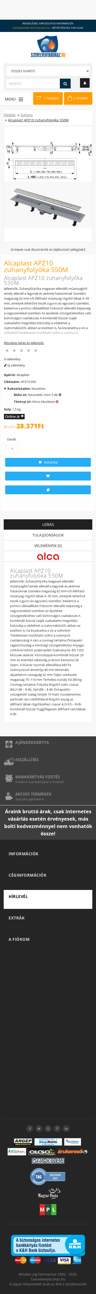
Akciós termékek (33, 794)
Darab (11, 439)
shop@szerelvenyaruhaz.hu (31, 27)
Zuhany (26, 115)
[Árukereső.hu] (72, 1151)
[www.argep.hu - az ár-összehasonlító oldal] (23, 1142)
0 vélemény (12, 359)
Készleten (26, 388)
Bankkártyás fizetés (37, 777)
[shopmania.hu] (48, 1142)
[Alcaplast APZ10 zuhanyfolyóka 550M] (48, 184)
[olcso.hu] (41, 1152)
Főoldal (10, 115)
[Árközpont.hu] (17, 1152)
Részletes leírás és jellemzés (24, 343)
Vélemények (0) (48, 545)
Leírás (48, 524)
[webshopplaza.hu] (48, 1161)
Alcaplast (23, 375)
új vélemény (16, 365)
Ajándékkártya (32, 742)
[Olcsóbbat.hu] (72, 1142)
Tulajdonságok (48, 535)
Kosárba (51, 462)
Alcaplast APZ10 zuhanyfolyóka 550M (38, 120)
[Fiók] (85, 83)
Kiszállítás (27, 759)
